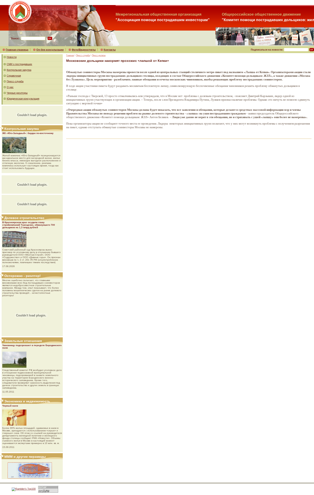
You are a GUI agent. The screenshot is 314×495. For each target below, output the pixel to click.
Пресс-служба (15, 81)
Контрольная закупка (19, 69)
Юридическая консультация (23, 98)
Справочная (14, 75)
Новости (12, 57)
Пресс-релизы (99, 55)
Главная (70, 55)
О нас (10, 87)
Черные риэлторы (17, 92)
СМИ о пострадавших (19, 64)
